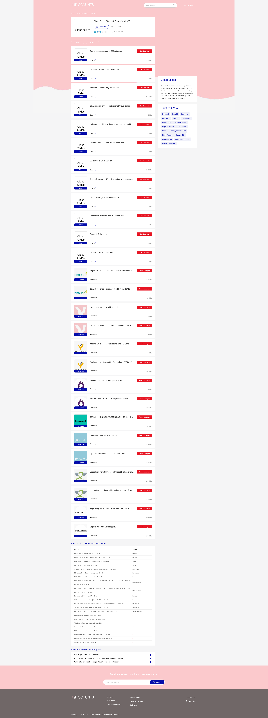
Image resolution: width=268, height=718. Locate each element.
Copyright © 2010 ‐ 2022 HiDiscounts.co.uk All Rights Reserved (95, 714)
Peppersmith (167, 139)
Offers (92, 42)
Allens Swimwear (168, 143)
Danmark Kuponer (114, 704)
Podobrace (182, 127)
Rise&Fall (186, 118)
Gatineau (133, 705)
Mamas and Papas (182, 139)
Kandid (175, 114)
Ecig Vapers (166, 122)
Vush (164, 131)
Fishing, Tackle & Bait (178, 131)
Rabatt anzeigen (144, 270)
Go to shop (93, 279)
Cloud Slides (92, 14)
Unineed (165, 114)
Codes (78, 42)
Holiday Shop (188, 5)
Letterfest (184, 114)
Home (73, 14)
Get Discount (144, 51)
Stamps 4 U (180, 135)
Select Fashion (180, 122)
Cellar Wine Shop (136, 701)
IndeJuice (165, 118)
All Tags (110, 697)
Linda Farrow (167, 135)
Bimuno (176, 118)
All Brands (80, 14)
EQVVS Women (168, 127)
